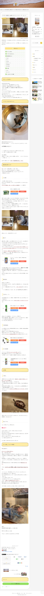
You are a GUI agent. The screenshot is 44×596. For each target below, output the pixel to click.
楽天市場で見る (22, 191)
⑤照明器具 (8, 64)
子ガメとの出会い (9, 51)
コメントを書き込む (15, 583)
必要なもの (13, 554)
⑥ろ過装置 (8, 66)
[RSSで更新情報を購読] (21, 563)
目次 (14, 48)
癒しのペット (4, 554)
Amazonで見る (14, 191)
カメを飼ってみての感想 (10, 74)
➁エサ (7, 59)
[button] (22, 559)
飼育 (10, 554)
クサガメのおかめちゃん (10, 53)
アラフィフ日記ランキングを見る (7, 551)
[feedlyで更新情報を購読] (20, 563)
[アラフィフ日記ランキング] (4, 550)
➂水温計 (7, 61)
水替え (7, 70)
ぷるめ (37, 25)
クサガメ (17, 554)
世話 (7, 554)
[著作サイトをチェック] (18, 563)
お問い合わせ (18, 593)
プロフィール (14, 593)
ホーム (22, 593)
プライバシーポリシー (29, 593)
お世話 (8, 68)
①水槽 (7, 58)
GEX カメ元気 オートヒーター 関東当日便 (17, 305)
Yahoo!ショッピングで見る (14, 193)
